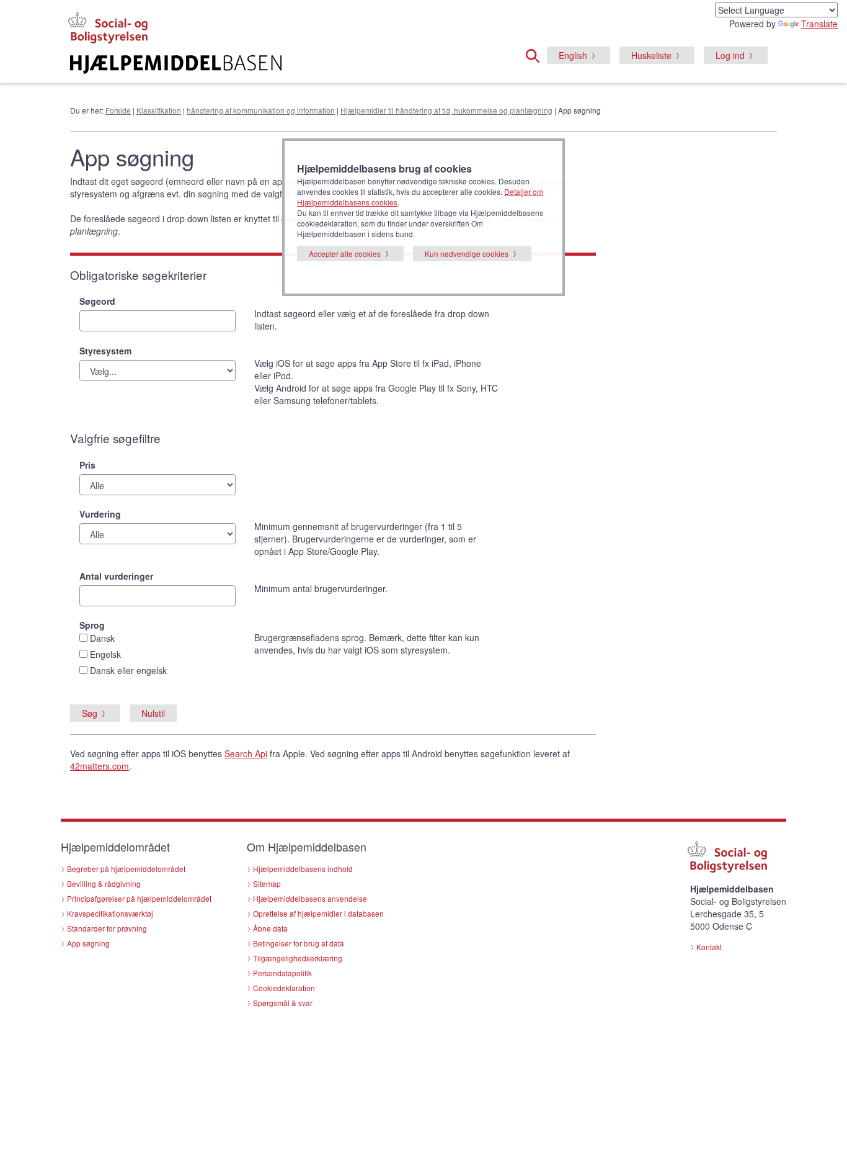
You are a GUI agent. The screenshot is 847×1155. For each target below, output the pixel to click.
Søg (89, 713)
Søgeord (97, 301)
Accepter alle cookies (345, 253)
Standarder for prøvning (107, 928)
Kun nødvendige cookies (466, 253)
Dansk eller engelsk (128, 670)
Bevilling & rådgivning (104, 883)
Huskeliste (651, 55)
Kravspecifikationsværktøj (110, 913)
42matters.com (99, 766)
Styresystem (105, 350)
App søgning (88, 943)
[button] (536, 54)
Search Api (245, 753)
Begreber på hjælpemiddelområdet (126, 868)
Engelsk (105, 654)
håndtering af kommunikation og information (261, 110)
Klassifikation (158, 110)
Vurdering (100, 514)
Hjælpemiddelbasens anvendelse (310, 898)
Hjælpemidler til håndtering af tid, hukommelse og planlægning (446, 110)
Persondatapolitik (282, 973)
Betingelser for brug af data (298, 943)
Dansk (102, 638)
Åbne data (270, 928)
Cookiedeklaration (284, 987)
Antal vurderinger (116, 576)
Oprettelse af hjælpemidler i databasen (318, 913)
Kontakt (709, 947)
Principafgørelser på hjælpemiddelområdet (139, 898)
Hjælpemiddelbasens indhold (303, 868)
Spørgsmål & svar (283, 1002)
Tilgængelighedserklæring (297, 958)
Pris (87, 465)
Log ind (730, 55)
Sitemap (267, 883)
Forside (118, 110)
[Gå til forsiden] (272, 64)
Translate (819, 23)
